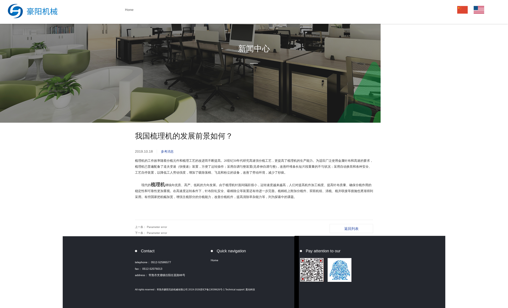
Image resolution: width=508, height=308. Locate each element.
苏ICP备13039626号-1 (212, 289)
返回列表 (351, 229)
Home (129, 9)
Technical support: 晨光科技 (240, 289)
